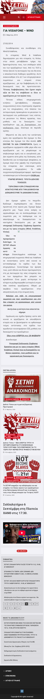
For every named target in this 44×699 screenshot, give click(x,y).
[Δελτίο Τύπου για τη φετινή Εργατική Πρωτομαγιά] (22, 388)
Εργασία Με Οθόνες (11, 660)
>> (19, 608)
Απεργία (19, 435)
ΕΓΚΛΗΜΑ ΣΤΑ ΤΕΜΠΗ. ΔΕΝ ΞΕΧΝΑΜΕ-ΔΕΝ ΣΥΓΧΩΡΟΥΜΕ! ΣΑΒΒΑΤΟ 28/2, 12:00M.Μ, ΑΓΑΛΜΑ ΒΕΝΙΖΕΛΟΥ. (21, 574)
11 (9, 608)
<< (5, 604)
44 (15, 608)
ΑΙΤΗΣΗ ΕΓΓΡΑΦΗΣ (34, 17)
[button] (4, 17)
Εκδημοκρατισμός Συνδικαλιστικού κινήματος (20, 651)
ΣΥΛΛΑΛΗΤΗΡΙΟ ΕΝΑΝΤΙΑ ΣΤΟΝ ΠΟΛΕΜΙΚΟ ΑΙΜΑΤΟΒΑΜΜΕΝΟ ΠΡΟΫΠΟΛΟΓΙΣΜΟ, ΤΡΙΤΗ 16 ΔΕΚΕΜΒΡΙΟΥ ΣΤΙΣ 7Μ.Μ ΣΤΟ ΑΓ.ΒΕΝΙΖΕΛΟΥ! (20, 635)
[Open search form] (19, 17)
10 (5, 608)
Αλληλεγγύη (9, 477)
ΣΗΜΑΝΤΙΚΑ (25, 399)
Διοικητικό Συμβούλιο (11, 26)
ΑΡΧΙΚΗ (8, 671)
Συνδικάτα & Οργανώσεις (13, 655)
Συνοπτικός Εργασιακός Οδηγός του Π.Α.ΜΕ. (19, 642)
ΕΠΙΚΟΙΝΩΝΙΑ (11, 676)
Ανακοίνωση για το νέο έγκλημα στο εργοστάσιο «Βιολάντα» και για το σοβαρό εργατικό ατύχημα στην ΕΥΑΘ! (21, 590)
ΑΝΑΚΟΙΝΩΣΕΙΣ (10, 435)
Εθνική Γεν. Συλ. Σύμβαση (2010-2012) (17, 646)
